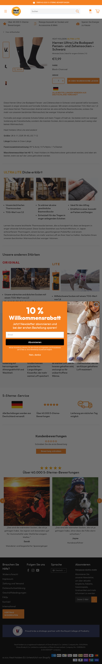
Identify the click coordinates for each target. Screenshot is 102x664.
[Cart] (97, 11)
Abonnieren (34, 342)
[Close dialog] (96, 304)
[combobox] (52, 11)
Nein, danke (35, 354)
